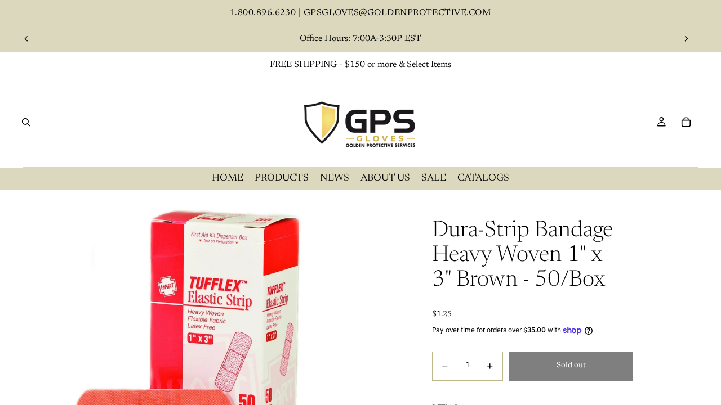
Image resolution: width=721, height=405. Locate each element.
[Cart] (686, 122)
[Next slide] (686, 38)
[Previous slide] (26, 38)
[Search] (26, 122)
